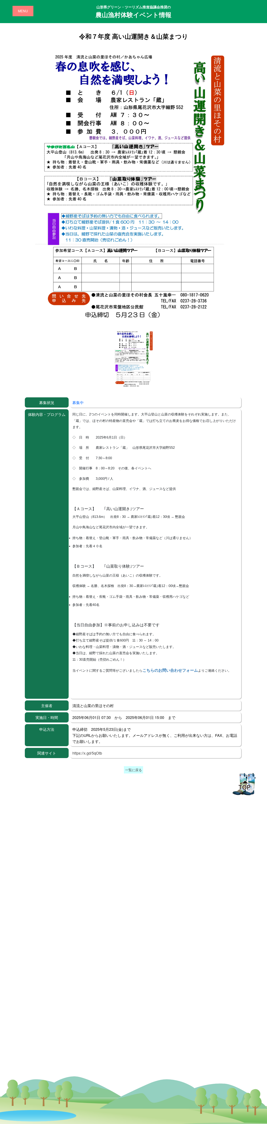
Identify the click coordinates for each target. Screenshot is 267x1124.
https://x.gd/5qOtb (87, 753)
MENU (23, 11)
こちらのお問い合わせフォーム (170, 670)
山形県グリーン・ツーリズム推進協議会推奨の (133, 11)
